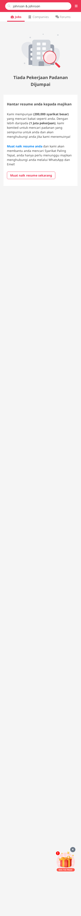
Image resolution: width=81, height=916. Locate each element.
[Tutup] (72, 849)
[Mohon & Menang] (66, 861)
